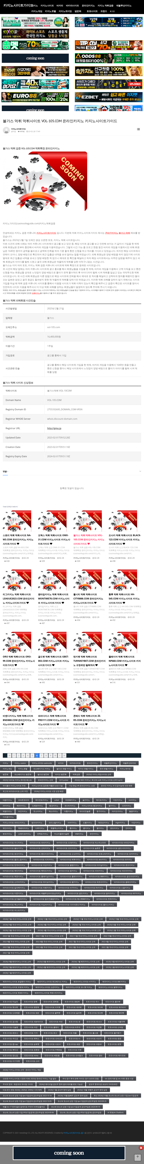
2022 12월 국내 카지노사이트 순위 (49, 936)
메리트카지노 (101, 800)
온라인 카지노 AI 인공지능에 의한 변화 (116, 785)
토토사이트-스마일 (115, 1027)
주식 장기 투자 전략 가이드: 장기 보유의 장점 (80, 1078)
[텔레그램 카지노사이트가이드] (35, 58)
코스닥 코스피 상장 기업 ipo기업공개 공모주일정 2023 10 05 (27, 1101)
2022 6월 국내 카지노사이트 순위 (115, 941)
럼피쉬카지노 (37, 822)
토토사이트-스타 (32, 1061)
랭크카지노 (53, 805)
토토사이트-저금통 (94, 1027)
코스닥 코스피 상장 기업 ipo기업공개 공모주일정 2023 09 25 (82, 1101)
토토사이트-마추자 (72, 1027)
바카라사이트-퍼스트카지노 (14, 910)
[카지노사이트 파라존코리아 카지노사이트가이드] (35, 71)
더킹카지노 (117, 800)
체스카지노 (53, 811)
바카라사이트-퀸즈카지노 (124, 865)
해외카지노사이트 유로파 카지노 (16, 987)
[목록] (138, 129)
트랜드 (104, 11)
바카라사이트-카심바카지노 (41, 904)
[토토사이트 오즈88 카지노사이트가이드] (109, 58)
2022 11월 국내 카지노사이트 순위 (83, 936)
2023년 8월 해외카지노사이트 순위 (51, 961)
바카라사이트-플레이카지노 (71, 876)
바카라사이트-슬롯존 (91, 848)
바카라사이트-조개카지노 (67, 842)
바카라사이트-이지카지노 (43, 859)
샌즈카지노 (114, 828)
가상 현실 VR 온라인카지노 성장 (82, 785)
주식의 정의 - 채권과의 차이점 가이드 (18, 1084)
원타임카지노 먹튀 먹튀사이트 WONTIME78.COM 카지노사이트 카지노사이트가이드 (53, 598)
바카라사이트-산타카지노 (40, 848)
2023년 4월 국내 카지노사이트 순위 (52, 930)
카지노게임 (36, 11)
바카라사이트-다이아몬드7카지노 (72, 904)
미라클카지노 (8, 817)
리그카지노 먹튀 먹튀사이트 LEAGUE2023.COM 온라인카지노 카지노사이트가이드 (18, 598)
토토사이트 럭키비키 (117, 1007)
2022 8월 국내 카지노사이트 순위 (49, 941)
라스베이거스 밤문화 (22, 774)
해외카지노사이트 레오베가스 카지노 (52, 981)
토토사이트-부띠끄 (10, 1050)
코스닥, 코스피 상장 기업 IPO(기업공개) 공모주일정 (80, 1112)
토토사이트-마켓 (74, 1050)
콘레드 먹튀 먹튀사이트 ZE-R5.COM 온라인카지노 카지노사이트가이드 (89, 720)
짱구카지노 (101, 811)
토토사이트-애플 (70, 1033)
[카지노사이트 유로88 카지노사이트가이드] (35, 97)
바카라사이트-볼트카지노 (13, 848)
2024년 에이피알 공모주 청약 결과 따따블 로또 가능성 (61, 1084)
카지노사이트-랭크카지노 (92, 805)
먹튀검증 (76, 774)
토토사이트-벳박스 (31, 1038)
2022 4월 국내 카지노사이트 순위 (49, 947)
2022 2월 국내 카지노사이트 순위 (115, 947)
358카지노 (79, 834)
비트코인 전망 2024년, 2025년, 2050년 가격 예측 (22, 1090)
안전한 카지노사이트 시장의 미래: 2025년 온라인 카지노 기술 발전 (29, 1078)
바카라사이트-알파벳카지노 (14, 887)
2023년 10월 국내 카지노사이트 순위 (124, 919)
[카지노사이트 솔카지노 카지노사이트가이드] (109, 71)
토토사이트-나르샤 (53, 1044)
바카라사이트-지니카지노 (13, 842)
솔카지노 (86, 800)
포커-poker (63, 780)
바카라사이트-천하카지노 (106, 899)
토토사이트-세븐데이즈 (33, 1021)
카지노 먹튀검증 (105, 5)
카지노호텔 (50, 11)
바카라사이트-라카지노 (122, 859)
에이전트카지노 (41, 800)
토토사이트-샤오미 (94, 1038)
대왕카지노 (7, 800)
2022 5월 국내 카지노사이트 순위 (16, 947)
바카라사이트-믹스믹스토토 (94, 842)
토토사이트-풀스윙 (90, 1033)
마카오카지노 (117, 811)
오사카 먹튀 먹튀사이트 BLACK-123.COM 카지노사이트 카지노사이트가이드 (125, 539)
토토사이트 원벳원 (50, 1001)
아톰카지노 (68, 811)
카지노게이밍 (65, 11)
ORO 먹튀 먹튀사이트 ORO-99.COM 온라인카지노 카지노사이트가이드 (19, 661)
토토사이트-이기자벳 (11, 1061)
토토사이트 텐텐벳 (31, 1007)
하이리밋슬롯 (84, 811)
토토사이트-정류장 (31, 1050)
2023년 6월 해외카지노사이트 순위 (120, 961)
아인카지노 (22, 811)
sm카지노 (133, 800)
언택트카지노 (42, 834)
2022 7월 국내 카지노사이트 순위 (82, 941)
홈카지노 (73, 828)
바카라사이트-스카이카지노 (14, 882)
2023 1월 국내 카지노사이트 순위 (16, 936)
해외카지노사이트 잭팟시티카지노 (49, 993)
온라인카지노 (88, 5)
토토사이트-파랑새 (94, 1044)
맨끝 (64, 755)
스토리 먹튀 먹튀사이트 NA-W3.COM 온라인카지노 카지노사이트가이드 (18, 539)
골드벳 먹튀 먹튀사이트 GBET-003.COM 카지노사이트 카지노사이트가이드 (53, 661)
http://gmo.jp (54, 428)
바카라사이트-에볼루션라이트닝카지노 (45, 893)
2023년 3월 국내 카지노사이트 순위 (86, 930)
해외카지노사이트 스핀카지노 (47, 987)
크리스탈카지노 (55, 822)
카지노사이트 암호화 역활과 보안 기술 (47, 785)
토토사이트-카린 (31, 1027)
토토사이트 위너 (92, 1001)
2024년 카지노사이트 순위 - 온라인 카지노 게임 (22, 1070)
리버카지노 (72, 822)
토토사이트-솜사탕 (10, 1021)
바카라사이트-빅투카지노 (70, 859)
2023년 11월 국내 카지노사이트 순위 (88, 919)
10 (55, 755)
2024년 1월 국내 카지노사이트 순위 (17, 919)
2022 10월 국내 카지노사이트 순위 (117, 936)
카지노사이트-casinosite (42, 763)
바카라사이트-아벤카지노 (42, 887)
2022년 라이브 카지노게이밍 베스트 (17, 780)
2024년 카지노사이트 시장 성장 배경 (48, 791)
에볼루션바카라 (129, 763)
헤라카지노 (21, 805)
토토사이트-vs (74, 1038)
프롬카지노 (87, 822)
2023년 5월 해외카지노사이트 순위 (17, 967)
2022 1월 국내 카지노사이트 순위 (16, 953)
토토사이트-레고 (50, 1033)
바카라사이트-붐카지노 (69, 882)
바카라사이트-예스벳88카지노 (78, 899)
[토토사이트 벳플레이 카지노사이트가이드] (109, 45)
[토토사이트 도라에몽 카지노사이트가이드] (109, 110)
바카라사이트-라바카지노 (40, 842)
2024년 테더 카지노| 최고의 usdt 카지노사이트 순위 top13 (98, 780)
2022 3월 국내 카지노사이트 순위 (82, 947)
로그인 (112, 11)
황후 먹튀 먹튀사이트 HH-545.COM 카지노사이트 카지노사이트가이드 (124, 598)
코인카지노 (94, 834)
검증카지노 (36, 293)
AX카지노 (7, 805)
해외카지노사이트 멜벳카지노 (110, 987)
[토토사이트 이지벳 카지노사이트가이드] (109, 97)
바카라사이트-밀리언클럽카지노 (46, 899)
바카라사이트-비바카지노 (93, 871)
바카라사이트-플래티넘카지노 (42, 876)
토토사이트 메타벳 (116, 1013)
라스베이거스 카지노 (41, 768)
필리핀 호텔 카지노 (64, 768)
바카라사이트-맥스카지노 (13, 904)
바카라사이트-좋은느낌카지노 (15, 859)
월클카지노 (133, 811)
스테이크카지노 (24, 834)
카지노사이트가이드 (46, 232)
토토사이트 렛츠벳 (10, 1007)
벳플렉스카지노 (57, 828)
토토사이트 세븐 (32, 1013)
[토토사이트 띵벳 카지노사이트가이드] (35, 45)
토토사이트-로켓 (114, 1044)
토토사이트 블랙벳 (52, 1013)
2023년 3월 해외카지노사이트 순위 (85, 967)
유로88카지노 (70, 800)
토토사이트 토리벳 (95, 1013)
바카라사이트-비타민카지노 (123, 842)
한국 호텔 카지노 (106, 768)
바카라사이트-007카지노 (131, 893)
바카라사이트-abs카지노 (97, 859)
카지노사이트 (47, 5)
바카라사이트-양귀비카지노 (14, 865)
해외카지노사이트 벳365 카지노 (16, 993)
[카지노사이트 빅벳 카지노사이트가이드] (109, 84)
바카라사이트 (72, 5)
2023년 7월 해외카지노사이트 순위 (85, 961)
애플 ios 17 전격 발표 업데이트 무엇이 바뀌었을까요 (24, 1106)
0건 (14, 131)
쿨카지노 (86, 828)
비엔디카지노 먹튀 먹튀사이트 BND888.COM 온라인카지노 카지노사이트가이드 (18, 720)
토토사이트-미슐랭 (10, 1027)
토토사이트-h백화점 (54, 1050)
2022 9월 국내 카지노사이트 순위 (16, 941)
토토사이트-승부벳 (31, 1044)
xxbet (56, 800)
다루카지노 (39, 828)
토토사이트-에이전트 (117, 1055)
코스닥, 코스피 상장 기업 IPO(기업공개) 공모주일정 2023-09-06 (28, 1112)
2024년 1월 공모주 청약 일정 (59, 1090)
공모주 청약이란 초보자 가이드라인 (103, 1084)
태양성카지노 (103, 822)
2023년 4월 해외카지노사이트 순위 (51, 967)
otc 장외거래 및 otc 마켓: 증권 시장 (119, 1078)
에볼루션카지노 (124, 5)
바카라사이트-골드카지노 (78, 893)
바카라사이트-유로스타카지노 (99, 854)
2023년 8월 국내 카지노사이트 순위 (52, 924)
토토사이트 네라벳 (74, 1007)
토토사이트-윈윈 (114, 1038)
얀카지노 (129, 828)
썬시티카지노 (70, 805)
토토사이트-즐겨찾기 (112, 1033)
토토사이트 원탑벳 (72, 1001)
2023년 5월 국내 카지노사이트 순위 (17, 930)
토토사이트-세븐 (73, 1044)
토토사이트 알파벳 (74, 1013)
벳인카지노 (7, 828)
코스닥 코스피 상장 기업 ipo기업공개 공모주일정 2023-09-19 (75, 1106)
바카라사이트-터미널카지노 (96, 865)
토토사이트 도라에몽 (11, 1013)
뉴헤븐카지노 (37, 805)
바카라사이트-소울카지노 (120, 887)
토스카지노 (38, 811)
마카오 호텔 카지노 (86, 768)
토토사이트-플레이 (51, 1027)
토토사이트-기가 (31, 1033)
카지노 (34, 5)
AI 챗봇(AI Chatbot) (115, 1112)
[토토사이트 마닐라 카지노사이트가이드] (35, 22)
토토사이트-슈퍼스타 (54, 1038)
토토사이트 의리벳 (95, 1007)
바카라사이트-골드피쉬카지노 (127, 876)
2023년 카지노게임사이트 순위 (98, 774)
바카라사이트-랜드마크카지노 (42, 854)
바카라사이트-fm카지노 (94, 887)
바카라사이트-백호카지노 (13, 876)
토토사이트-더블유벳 (116, 1021)
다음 (60, 755)
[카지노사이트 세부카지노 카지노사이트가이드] (109, 22)
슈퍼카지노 (126, 805)
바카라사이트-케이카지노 (13, 871)
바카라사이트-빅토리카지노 (96, 882)
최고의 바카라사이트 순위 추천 (15, 791)
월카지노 (112, 805)
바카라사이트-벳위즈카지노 (41, 871)
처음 (9, 755)
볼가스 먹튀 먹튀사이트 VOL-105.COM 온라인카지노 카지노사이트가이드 (88, 539)
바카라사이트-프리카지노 (67, 848)
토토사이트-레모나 (10, 1033)
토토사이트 (92, 11)
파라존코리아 (23, 800)
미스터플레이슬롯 (61, 834)
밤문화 (78, 11)
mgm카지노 (120, 822)
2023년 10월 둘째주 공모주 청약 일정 (73, 1095)
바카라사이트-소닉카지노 (70, 854)
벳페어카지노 (23, 828)
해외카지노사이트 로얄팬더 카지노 (17, 981)
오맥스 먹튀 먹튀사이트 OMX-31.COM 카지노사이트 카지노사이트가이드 (54, 539)
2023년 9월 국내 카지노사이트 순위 (17, 924)
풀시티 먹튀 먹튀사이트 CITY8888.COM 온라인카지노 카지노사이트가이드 (88, 598)
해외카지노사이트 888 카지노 (114, 981)
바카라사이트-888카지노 (99, 876)
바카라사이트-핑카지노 (67, 871)
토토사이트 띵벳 (30, 1001)
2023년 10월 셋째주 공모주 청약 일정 (92, 1090)
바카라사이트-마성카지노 (42, 865)
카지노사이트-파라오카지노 (14, 822)
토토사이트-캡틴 (95, 1055)
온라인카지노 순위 (45, 780)
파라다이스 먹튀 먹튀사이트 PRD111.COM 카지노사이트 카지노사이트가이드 (53, 720)
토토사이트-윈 (74, 1021)
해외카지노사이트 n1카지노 (85, 981)
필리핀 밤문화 (43, 774)
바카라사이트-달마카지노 (104, 893)
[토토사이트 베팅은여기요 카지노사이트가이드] (35, 84)
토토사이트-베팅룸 (52, 1055)
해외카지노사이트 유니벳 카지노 (79, 987)
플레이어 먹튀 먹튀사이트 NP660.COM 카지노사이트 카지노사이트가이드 (125, 661)
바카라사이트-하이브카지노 (43, 882)
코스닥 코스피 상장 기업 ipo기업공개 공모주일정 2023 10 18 (27, 1095)
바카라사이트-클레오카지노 (125, 882)
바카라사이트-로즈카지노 (13, 854)
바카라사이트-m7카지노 (68, 887)
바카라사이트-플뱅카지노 (68, 865)
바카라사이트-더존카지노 (13, 893)
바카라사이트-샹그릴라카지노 (15, 899)
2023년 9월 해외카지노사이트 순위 (17, 961)
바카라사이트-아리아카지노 (121, 871)
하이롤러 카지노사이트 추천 (14, 785)
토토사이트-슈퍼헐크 (74, 1055)
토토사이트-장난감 (10, 1055)
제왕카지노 (7, 811)
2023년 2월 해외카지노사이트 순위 (120, 967)
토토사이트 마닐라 (10, 1001)
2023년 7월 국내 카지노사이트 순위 (86, 924)
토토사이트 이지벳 (52, 1007)
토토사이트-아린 (56, 1021)
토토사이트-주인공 (10, 1038)
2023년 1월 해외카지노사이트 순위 (17, 973)
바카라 (60, 5)
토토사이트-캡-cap (10, 1044)
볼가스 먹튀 (124, 232)
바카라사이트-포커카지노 (128, 854)
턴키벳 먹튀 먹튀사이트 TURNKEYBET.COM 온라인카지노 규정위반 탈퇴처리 (89, 661)
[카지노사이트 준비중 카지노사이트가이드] (69, 1153)
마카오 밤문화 (61, 774)
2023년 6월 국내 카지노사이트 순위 (121, 924)
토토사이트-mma (31, 1055)
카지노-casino (20, 763)
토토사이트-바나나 (94, 1021)
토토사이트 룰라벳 (112, 1001)
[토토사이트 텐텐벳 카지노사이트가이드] (35, 33)
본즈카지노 (7, 834)
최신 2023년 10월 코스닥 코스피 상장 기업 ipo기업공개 (116, 1095)
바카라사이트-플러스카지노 (103, 904)
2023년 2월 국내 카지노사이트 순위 (121, 930)
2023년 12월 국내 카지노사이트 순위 (52, 919)
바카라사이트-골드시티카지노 (119, 848)
